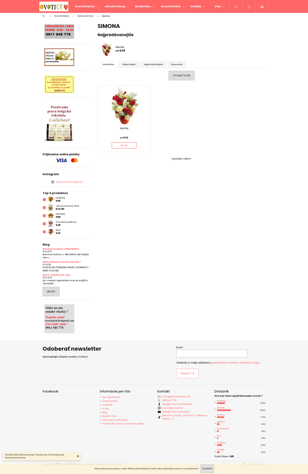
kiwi (219, 435)
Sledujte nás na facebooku (177, 404)
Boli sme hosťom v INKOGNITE (61, 249)
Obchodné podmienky (115, 420)
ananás (221, 400)
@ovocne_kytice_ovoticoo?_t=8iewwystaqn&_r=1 (184, 417)
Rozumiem (207, 468)
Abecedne (177, 64)
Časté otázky (109, 401)
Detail (124, 145)
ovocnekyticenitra (172, 408)
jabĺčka (221, 421)
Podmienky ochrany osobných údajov (123, 423)
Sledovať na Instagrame (69, 182)
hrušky (220, 449)
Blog (104, 412)
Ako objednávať (111, 397)
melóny (221, 442)
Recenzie (107, 404)
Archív (51, 291)
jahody (221, 407)
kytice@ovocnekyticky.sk (176, 396)
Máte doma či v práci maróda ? (62, 262)
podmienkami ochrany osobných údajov (236, 362)
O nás (105, 408)
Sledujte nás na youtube (176, 411)
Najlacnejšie (129, 64)
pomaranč (223, 428)
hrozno (221, 414)
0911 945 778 (169, 400)
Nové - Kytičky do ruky (56, 275)
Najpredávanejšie (153, 64)
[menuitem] (86, 6)
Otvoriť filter (181, 75)
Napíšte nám (109, 416)
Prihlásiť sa (187, 373)
